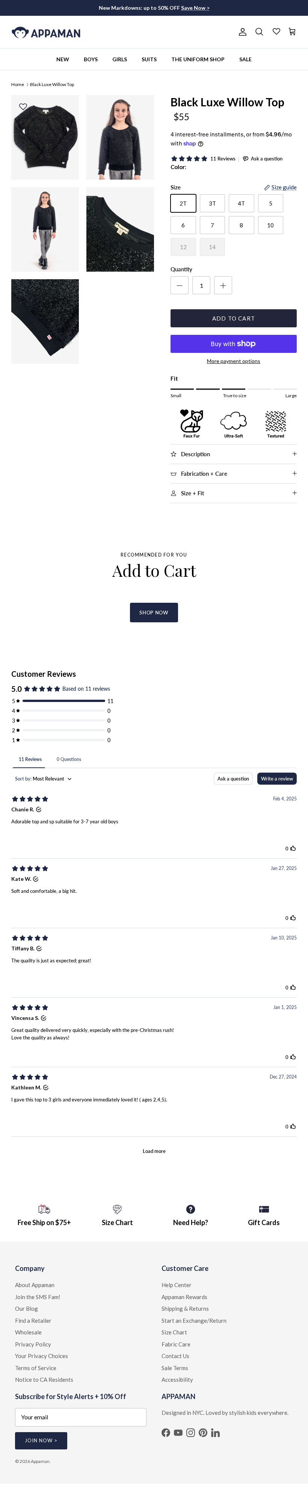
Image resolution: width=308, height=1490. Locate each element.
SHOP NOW (153, 613)
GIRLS (119, 59)
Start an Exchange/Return (194, 1320)
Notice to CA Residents (44, 1379)
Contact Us (175, 1355)
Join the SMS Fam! (37, 1296)
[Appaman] (46, 32)
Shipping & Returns (185, 1308)
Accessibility (177, 1379)
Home (17, 84)
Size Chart (174, 1332)
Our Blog (26, 1308)
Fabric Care (176, 1344)
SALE (245, 59)
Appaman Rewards (184, 1296)
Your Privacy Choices (41, 1355)
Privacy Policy (33, 1344)
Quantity (181, 269)
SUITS (149, 59)
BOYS (91, 59)
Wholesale (28, 1332)
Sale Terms (175, 1367)
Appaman (40, 1461)
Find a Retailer (33, 1320)
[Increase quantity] (223, 285)
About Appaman (34, 1284)
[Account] (241, 31)
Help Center (177, 1284)
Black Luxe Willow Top (52, 84)
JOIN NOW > (41, 1440)
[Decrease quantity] (180, 285)
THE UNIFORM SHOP (198, 59)
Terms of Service (35, 1367)
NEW (62, 59)
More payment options (233, 361)
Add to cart (233, 318)
